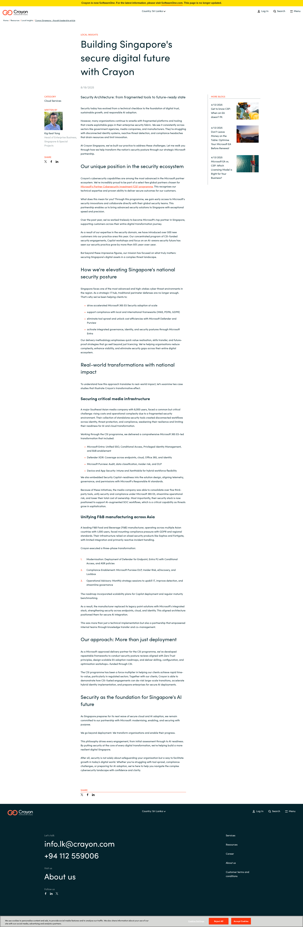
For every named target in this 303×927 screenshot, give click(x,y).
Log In (264, 11)
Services (230, 835)
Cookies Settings (196, 921)
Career (230, 853)
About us (60, 876)
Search (280, 11)
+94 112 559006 (71, 855)
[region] (151, 921)
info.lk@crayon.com (79, 843)
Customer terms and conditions (237, 874)
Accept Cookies (241, 921)
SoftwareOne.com (172, 3)
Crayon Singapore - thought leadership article (55, 20)
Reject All (218, 921)
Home (6, 20)
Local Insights (27, 20)
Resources (232, 844)
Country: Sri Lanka (152, 11)
